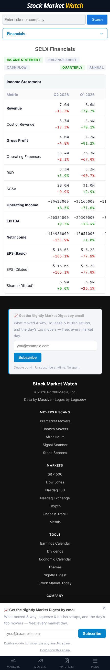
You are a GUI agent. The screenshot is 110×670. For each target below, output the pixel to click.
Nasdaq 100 (55, 490)
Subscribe (27, 357)
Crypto (55, 506)
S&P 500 (55, 474)
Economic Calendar (55, 559)
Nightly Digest (55, 575)
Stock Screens (55, 453)
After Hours (55, 437)
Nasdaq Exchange (55, 498)
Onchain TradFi (55, 514)
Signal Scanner (55, 445)
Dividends (55, 551)
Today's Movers (55, 429)
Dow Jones (55, 482)
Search (97, 19)
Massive (45, 399)
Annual (97, 67)
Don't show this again (55, 650)
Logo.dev (78, 399)
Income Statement (23, 60)
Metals (55, 522)
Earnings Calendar (55, 543)
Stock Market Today (55, 583)
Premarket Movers (55, 421)
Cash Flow (17, 67)
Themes (55, 567)
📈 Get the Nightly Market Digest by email (49, 316)
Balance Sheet (62, 60)
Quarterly (72, 67)
